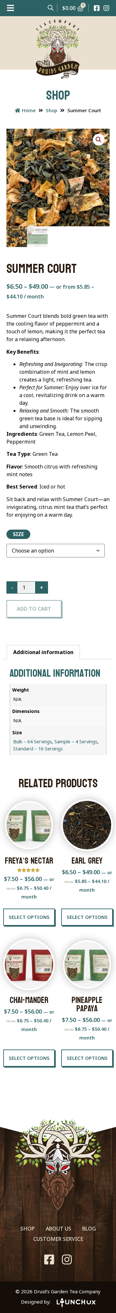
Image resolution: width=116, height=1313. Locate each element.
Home (29, 110)
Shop (51, 110)
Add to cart (34, 608)
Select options (29, 917)
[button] (98, 139)
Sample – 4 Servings (75, 741)
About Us (58, 1228)
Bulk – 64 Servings (32, 741)
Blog (89, 1228)
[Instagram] (106, 8)
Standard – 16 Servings (38, 749)
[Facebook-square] (96, 8)
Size (18, 534)
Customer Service (58, 1239)
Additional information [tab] (43, 652)
